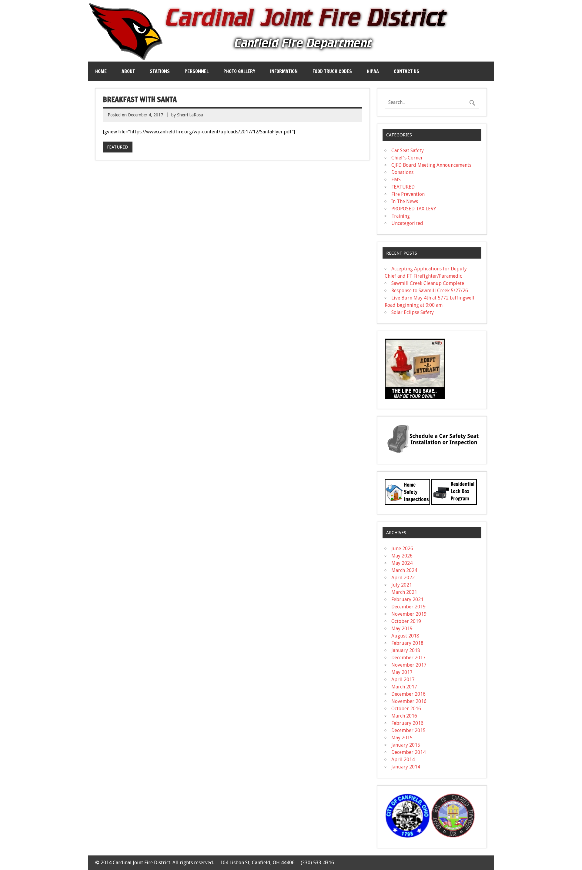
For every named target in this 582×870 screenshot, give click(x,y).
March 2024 (404, 570)
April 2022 (403, 578)
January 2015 (405, 745)
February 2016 (407, 723)
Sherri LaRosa (190, 114)
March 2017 (404, 687)
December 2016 (408, 694)
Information (284, 71)
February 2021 (407, 599)
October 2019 (406, 621)
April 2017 (403, 679)
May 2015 (402, 738)
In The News (404, 201)
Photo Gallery (239, 71)
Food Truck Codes (332, 71)
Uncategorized (407, 223)
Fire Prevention (408, 194)
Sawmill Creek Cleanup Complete (427, 283)
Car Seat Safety (407, 150)
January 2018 (405, 650)
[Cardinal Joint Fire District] (270, 59)
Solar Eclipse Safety (412, 312)
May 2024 (402, 563)
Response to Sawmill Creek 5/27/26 (429, 290)
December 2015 (408, 730)
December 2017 (408, 658)
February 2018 (407, 643)
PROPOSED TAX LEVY (413, 209)
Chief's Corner (407, 158)
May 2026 (402, 556)
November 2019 (408, 614)
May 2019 (402, 628)
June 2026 (402, 548)
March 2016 (404, 716)
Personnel (197, 71)
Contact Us (406, 71)
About (128, 71)
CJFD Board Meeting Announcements (431, 165)
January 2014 (405, 767)
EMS (396, 179)
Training (400, 216)
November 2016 (408, 701)
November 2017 (408, 665)
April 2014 (403, 759)
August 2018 (405, 636)
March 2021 (404, 592)
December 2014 (408, 752)
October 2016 (406, 708)
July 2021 (401, 585)
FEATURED (117, 147)
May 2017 (402, 672)
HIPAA (373, 71)
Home (101, 71)
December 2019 (408, 607)
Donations (402, 172)
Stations (160, 71)
